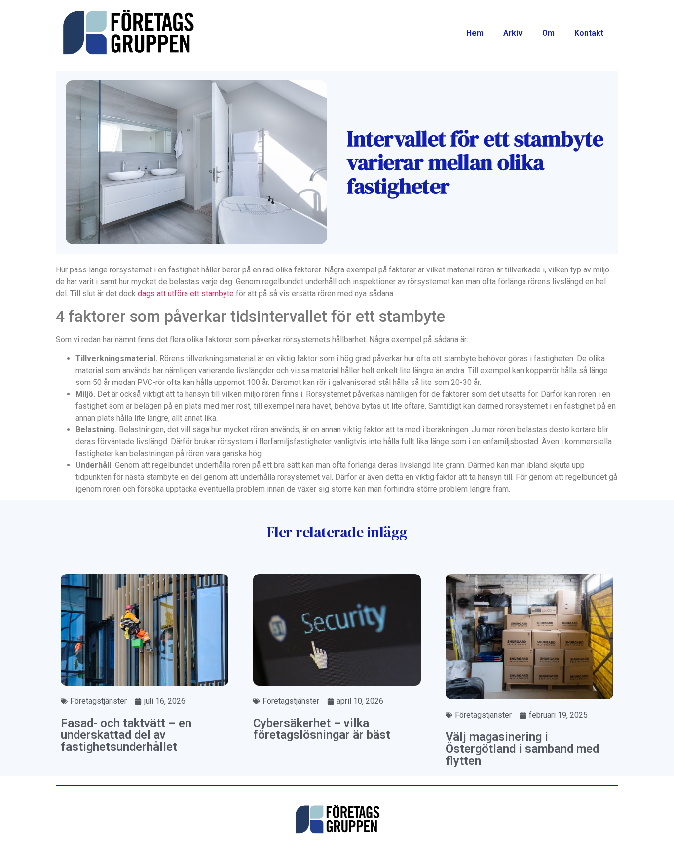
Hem (475, 33)
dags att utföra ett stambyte (186, 293)
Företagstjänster (98, 701)
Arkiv (513, 33)
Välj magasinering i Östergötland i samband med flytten (522, 748)
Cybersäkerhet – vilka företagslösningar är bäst (321, 729)
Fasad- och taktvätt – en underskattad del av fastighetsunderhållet (126, 735)
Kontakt (588, 33)
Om (548, 33)
